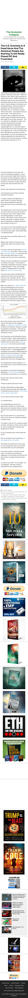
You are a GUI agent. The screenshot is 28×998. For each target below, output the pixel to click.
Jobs (23, 491)
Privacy (11, 985)
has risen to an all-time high (13, 270)
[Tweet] (14, 67)
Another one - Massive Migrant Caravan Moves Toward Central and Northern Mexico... (17, 904)
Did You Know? (9, 988)
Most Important (19, 988)
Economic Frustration (7, 491)
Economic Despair (6, 490)
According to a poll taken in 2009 (16, 325)
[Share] (5, 67)
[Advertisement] (14, 15)
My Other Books (15, 983)
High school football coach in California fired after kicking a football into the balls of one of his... (18, 896)
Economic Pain (17, 491)
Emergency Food (19, 985)
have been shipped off (10, 253)
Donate (23, 983)
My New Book (5, 983)
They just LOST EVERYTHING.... (15, 919)
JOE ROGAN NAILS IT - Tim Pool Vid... (18, 927)
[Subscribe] (22, 67)
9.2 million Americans (19, 285)
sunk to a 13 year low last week (10, 355)
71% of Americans (13, 372)
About (5, 985)
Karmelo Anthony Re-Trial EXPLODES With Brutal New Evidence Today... (18, 912)
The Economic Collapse (14, 33)
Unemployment (10, 493)
